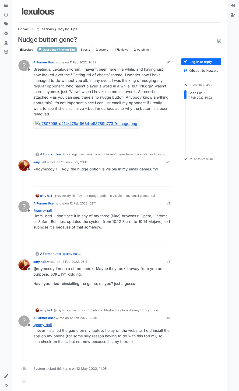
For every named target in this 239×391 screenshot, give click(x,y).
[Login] (233, 5)
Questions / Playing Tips (59, 49)
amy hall (39, 162)
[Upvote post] (148, 139)
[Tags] (6, 24)
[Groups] (6, 52)
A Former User (44, 62)
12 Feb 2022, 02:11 (83, 203)
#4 (168, 261)
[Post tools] (166, 139)
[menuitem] (233, 5)
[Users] (6, 43)
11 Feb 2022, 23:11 (74, 162)
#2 (168, 162)
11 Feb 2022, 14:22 (83, 62)
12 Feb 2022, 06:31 (74, 261)
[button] (6, 376)
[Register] (233, 15)
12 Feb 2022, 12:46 (83, 318)
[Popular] (6, 33)
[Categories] (6, 5)
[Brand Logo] (38, 11)
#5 (168, 318)
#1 (168, 62)
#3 (168, 203)
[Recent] (6, 15)
